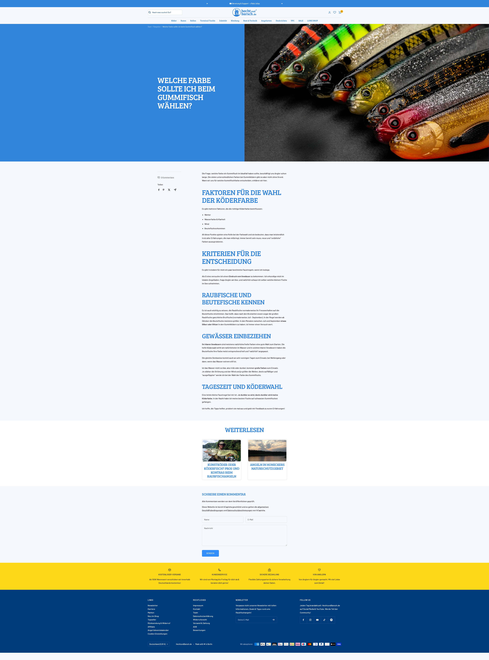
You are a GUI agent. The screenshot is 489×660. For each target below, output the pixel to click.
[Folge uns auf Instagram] (310, 619)
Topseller (152, 619)
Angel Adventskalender (158, 630)
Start (150, 27)
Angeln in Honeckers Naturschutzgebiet (267, 466)
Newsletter (153, 605)
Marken (151, 612)
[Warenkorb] (340, 12)
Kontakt (196, 609)
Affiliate (151, 626)
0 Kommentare (167, 177)
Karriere (151, 609)
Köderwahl (211, 347)
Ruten (183, 20)
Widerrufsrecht (200, 619)
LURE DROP (312, 20)
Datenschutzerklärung (203, 616)
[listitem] (158, 190)
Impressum (198, 605)
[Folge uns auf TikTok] (324, 619)
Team (195, 612)
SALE (300, 20)
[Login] (329, 12)
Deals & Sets (281, 20)
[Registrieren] (273, 620)
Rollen (193, 20)
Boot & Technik (250, 20)
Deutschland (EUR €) (157, 644)
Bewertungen (199, 630)
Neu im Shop (153, 616)
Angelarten (266, 20)
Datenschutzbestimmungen (239, 510)
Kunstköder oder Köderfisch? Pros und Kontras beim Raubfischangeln (221, 470)
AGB (195, 626)
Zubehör (223, 20)
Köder (174, 20)
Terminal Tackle (207, 20)
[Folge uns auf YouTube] (317, 619)
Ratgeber (157, 27)
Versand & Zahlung (201, 623)
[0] (334, 12)
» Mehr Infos (255, 3)
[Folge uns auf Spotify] (331, 619)
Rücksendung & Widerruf (159, 623)
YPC (292, 20)
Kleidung (235, 20)
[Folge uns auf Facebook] (303, 619)
